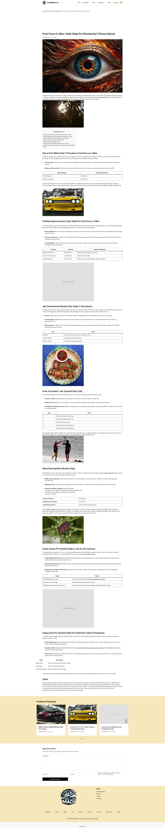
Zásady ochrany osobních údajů (89, 818)
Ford (72, 812)
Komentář (46, 756)
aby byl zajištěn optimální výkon (108, 473)
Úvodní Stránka (100, 791)
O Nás (109, 2)
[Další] (126, 721)
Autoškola (47, 812)
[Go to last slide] (39, 721)
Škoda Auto (109, 812)
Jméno (45, 774)
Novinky (98, 794)
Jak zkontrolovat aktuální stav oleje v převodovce (56, 138)
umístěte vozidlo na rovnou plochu (55, 509)
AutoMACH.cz (47, 37)
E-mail (72, 774)
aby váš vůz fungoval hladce (100, 97)
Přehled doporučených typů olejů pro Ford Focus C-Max (57, 136)
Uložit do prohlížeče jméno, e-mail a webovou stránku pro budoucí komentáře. (109, 773)
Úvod (78, 2)
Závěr (44, 147)
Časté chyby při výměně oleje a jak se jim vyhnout (56, 143)
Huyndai (89, 812)
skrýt (63, 131)
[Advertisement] (82, 22)
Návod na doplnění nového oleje (51, 141)
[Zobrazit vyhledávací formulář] (121, 2)
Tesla (118, 812)
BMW (65, 812)
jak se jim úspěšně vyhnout (87, 554)
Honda (80, 812)
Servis (93, 2)
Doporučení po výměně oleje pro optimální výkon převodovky (59, 145)
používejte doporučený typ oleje (96, 579)
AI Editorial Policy (82, 826)
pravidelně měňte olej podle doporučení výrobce (90, 648)
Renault (99, 812)
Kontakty (115, 2)
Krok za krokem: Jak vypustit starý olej (53, 140)
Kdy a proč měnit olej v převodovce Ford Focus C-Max (57, 134)
